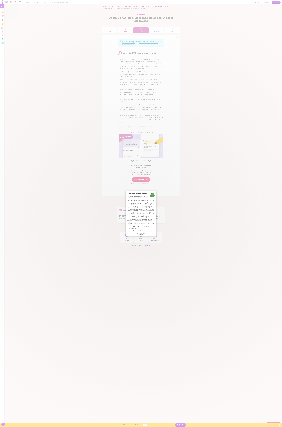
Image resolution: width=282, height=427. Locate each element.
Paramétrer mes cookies (141, 234)
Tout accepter (151, 234)
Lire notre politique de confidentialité (134, 228)
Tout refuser (131, 234)
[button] (3, 424)
